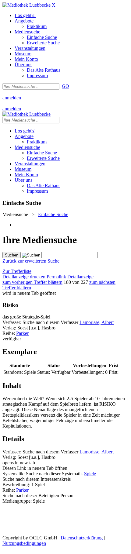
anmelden (11, 97)
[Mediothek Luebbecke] (26, 5)
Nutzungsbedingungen (24, 543)
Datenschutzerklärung (82, 537)
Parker (22, 333)
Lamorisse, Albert (97, 322)
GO (65, 86)
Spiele (90, 473)
